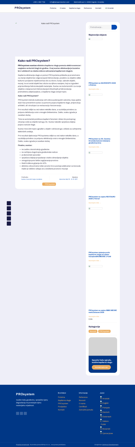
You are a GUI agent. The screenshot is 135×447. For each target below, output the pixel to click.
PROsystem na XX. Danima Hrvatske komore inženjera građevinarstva (99, 141)
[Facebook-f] (17, 413)
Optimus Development (110, 445)
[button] (118, 8)
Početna (53, 8)
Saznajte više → (95, 89)
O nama (62, 8)
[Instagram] (21, 413)
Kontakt (98, 8)
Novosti (93, 331)
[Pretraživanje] (114, 27)
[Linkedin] (25, 413)
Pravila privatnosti (22, 445)
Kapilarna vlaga (74, 8)
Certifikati (83, 407)
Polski (103, 424)
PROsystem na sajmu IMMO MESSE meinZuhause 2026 (103, 311)
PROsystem (50, 184)
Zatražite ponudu (86, 410)
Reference (88, 8)
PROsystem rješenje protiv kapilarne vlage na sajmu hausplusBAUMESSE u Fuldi (100, 254)
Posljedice (62, 407)
